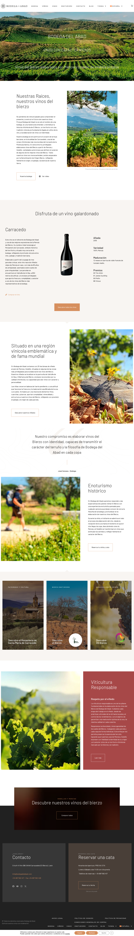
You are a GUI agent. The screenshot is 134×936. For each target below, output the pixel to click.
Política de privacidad (115, 918)
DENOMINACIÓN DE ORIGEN (107, 587)
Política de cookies (84, 918)
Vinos (54, 6)
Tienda (101, 6)
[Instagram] (21, 886)
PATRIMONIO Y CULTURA (18, 587)
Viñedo (45, 6)
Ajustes (104, 933)
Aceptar (79, 933)
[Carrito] (130, 6)
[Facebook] (13, 886)
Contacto (80, 6)
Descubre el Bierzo (57, 641)
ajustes (67, 934)
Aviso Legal (57, 918)
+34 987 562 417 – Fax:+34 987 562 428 (26, 878)
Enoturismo (66, 6)
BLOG (91, 6)
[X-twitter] (25, 886)
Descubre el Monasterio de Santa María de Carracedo (22, 641)
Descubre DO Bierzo (101, 641)
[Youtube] (17, 886)
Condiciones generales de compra (90, 922)
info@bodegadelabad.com (22, 874)
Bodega (34, 6)
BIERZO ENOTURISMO (61, 587)
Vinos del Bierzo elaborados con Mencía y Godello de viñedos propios (67, 67)
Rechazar (92, 933)
